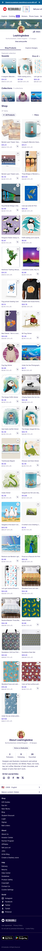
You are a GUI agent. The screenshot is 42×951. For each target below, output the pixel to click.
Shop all (35, 56)
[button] (21, 2)
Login (4, 819)
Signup (4, 822)
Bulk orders (6, 825)
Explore (4, 16)
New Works (6, 809)
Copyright (5, 883)
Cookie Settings (7, 889)
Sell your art (6, 847)
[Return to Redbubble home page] (12, 9)
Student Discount (8, 815)
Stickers (24, 16)
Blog (3, 812)
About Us (5, 834)
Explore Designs (31, 48)
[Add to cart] (17, 146)
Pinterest (8, 912)
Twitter (7, 905)
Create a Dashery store (10, 858)
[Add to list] (13, 60)
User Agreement (7, 925)
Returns (4, 870)
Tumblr (7, 908)
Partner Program (8, 841)
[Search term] (27, 9)
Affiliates (5, 844)
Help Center (6, 873)
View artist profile (21, 41)
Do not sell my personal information (13, 928)
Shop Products (10, 48)
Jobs (3, 851)
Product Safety (7, 880)
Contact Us (6, 886)
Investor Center (7, 837)
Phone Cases (34, 16)
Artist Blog (5, 854)
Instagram (8, 898)
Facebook (8, 902)
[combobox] (26, 9)
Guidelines (5, 876)
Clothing (14, 16)
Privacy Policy (17, 925)
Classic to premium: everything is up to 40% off (21, 2)
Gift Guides (6, 802)
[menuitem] (4, 16)
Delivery (5, 866)
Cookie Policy (29, 928)
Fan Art (4, 805)
